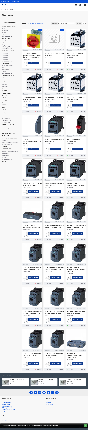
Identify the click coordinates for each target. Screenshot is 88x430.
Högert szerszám (8, 131)
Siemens (4, 146)
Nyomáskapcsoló (8, 51)
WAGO (4, 105)
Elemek (4, 109)
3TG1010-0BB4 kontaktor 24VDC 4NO (32, 98)
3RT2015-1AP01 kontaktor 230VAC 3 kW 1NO (54, 354)
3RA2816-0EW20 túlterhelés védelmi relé (31, 226)
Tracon (4, 90)
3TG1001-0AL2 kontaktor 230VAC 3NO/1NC (76, 98)
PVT (3, 102)
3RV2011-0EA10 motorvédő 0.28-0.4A (54, 54)
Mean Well (5, 135)
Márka (6, 9)
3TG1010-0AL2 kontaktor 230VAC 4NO (54, 98)
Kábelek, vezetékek (8, 26)
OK (85, 425)
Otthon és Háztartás (9, 138)
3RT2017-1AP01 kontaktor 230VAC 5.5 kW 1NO (32, 354)
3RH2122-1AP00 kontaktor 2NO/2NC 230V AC (32, 184)
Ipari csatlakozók (8, 133)
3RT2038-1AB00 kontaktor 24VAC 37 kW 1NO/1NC (54, 226)
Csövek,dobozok (8, 75)
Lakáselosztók (7, 82)
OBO (3, 107)
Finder (4, 98)
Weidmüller (6, 38)
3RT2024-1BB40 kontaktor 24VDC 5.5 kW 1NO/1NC (76, 269)
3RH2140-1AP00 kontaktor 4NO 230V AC (54, 184)
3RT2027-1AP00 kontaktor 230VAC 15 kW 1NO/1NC (54, 312)
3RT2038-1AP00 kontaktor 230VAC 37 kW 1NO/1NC (32, 312)
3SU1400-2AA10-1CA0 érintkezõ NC (74, 140)
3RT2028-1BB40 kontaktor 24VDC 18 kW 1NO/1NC (54, 268)
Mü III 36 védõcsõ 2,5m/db (17, 379)
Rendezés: (54, 23)
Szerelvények (6, 149)
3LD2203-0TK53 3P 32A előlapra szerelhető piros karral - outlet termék (32, 55)
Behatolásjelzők (8, 124)
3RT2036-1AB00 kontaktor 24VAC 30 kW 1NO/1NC (76, 226)
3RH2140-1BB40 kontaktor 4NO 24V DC (54, 140)
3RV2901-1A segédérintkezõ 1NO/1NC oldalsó (32, 141)
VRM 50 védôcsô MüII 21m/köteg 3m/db (76, 379)
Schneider (5, 63)
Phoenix (4, 100)
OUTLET (4, 161)
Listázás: (79, 23)
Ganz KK (4, 95)
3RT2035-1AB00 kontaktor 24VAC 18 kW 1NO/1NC (32, 268)
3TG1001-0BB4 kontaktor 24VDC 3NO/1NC (76, 54)
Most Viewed (6, 375)
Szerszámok (6, 116)
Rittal (4, 88)
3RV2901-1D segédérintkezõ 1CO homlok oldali (74, 355)
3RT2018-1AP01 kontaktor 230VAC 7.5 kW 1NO (76, 312)
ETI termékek (6, 93)
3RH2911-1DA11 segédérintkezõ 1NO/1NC (76, 184)
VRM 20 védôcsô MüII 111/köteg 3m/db (47, 379)
